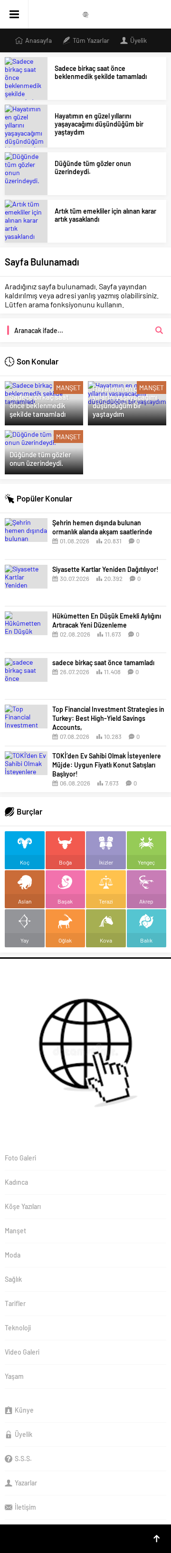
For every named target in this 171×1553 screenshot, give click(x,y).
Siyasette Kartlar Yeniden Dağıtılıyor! (105, 569)
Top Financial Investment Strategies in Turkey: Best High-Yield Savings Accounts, (108, 718)
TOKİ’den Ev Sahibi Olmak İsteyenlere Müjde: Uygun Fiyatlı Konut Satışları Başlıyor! (106, 765)
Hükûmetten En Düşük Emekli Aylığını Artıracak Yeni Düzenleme (106, 620)
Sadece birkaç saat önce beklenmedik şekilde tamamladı (101, 72)
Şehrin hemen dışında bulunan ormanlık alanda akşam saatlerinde (102, 527)
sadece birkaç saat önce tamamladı (103, 663)
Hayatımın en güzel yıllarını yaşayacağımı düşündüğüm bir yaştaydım (99, 124)
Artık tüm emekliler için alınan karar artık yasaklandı (105, 215)
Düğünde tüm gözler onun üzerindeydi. (93, 167)
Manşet (68, 387)
